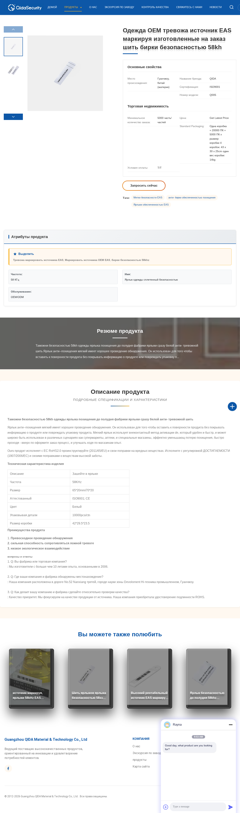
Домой (52, 7)
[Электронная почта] (236, 410)
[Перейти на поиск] (231, 7)
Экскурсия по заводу (119, 7)
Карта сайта (141, 766)
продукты (140, 760)
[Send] (231, 807)
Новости (216, 7)
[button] (13, 117)
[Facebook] (236, 402)
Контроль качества (155, 7)
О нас (93, 7)
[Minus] (230, 724)
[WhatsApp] (236, 419)
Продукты (71, 7)
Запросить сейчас (144, 185)
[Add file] (165, 807)
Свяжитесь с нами (189, 7)
